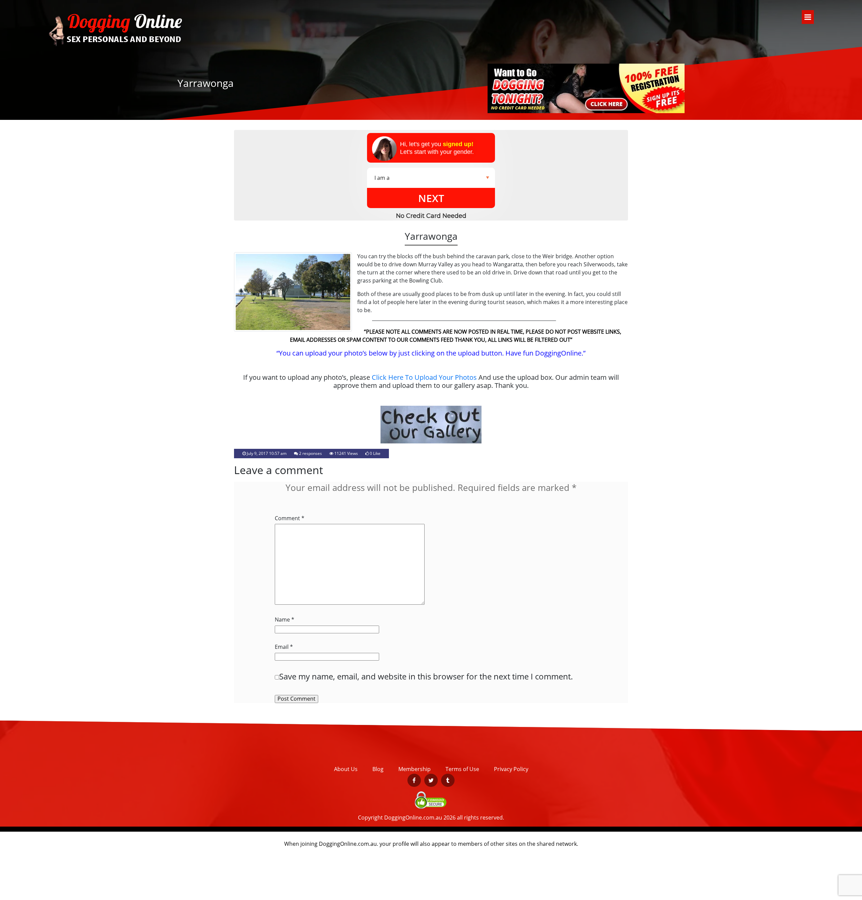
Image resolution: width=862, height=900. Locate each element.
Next (431, 198)
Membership (414, 769)
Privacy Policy (511, 769)
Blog (378, 769)
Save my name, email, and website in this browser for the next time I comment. (426, 676)
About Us (346, 769)
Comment (289, 518)
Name (284, 620)
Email (284, 647)
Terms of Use (462, 769)
